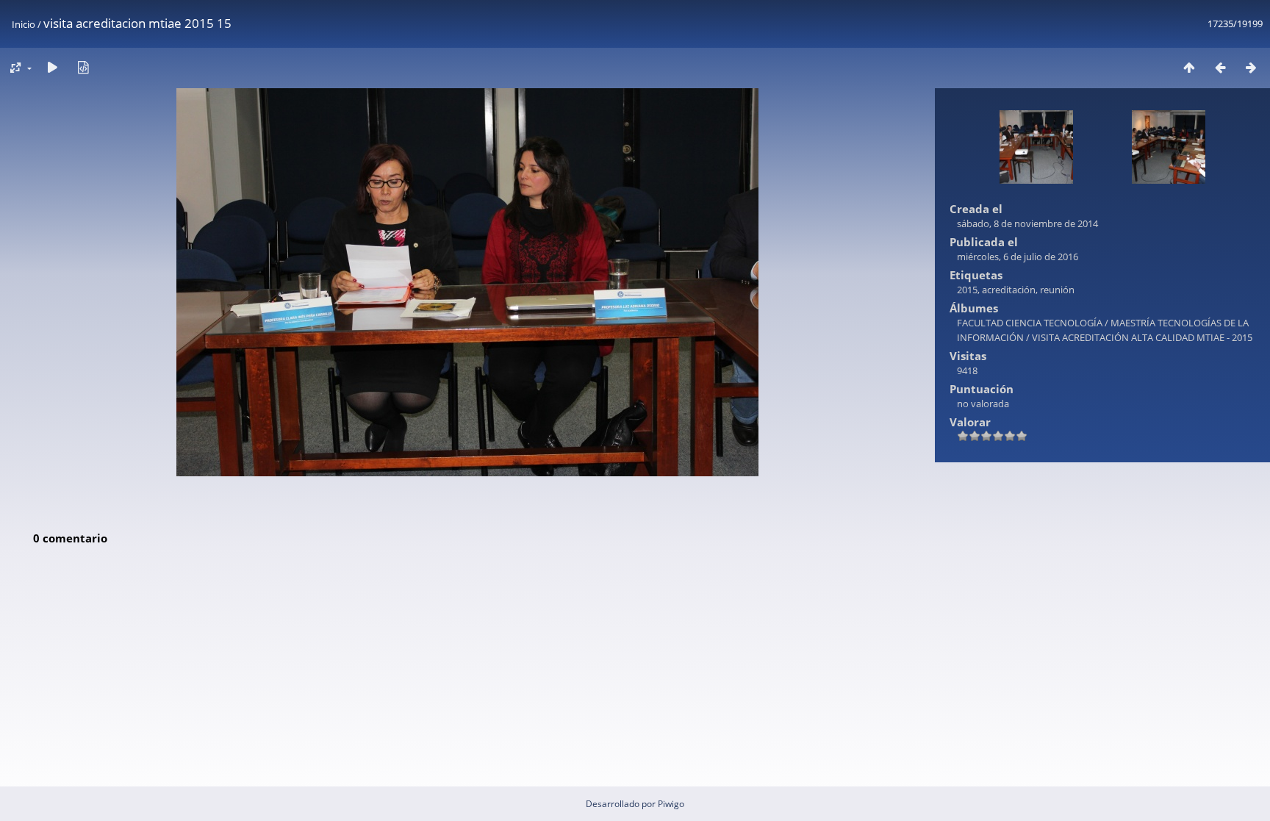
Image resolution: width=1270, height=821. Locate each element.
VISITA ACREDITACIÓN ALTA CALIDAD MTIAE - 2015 (1142, 337)
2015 (967, 289)
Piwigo (671, 803)
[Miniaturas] (1189, 67)
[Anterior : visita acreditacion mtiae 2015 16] (1220, 67)
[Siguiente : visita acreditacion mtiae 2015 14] (1250, 67)
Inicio (23, 24)
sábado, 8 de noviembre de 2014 (1027, 223)
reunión (1057, 289)
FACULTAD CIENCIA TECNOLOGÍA (1029, 322)
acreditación (1009, 289)
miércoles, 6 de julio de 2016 (1017, 256)
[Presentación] (52, 67)
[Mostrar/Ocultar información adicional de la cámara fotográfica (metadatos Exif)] (83, 67)
